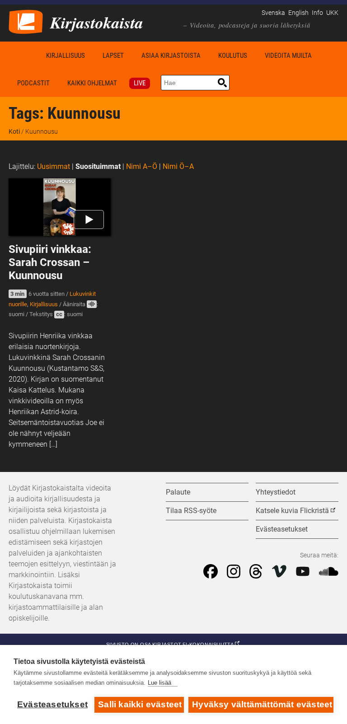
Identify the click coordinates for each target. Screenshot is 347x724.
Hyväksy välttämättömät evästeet (262, 704)
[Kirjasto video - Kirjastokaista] (26, 21)
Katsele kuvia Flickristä (292, 510)
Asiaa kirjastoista (171, 55)
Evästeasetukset (52, 704)
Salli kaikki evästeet (140, 704)
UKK (332, 13)
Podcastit (33, 83)
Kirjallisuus (65, 55)
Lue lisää (159, 682)
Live (139, 83)
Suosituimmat (98, 166)
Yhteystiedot (275, 492)
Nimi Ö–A (178, 166)
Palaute (178, 492)
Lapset (113, 55)
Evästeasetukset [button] (282, 529)
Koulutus (232, 55)
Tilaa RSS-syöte (191, 510)
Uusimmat (53, 166)
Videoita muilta (288, 55)
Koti (23, 55)
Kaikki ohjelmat (92, 83)
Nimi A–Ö (141, 166)
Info (317, 13)
